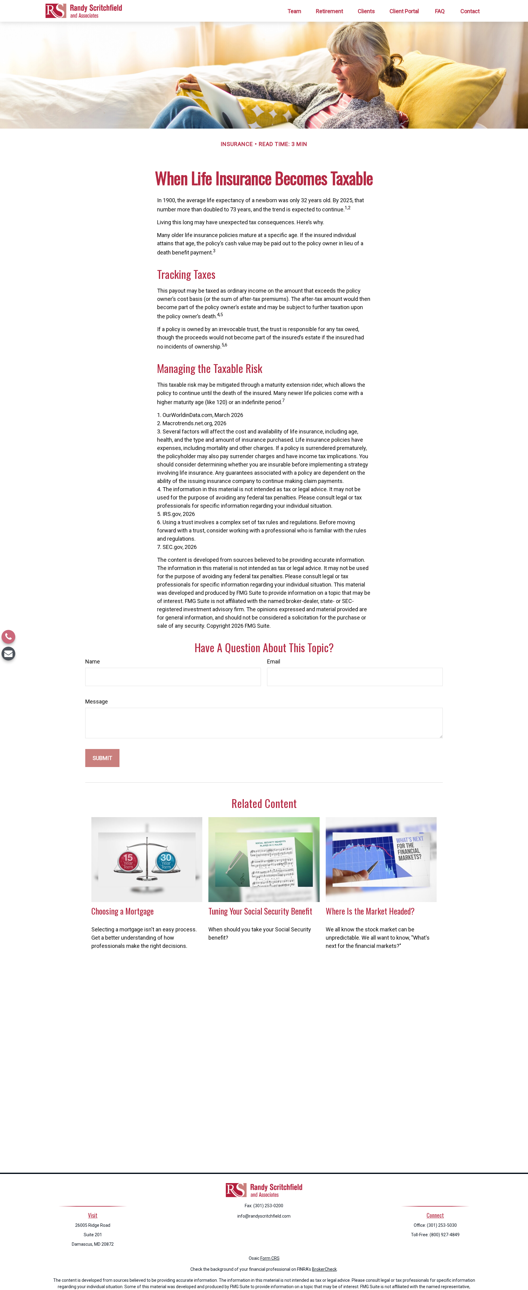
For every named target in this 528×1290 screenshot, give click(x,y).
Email (273, 661)
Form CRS (270, 1258)
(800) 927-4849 (445, 1234)
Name (92, 661)
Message (96, 701)
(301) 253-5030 (442, 1225)
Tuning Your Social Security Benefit (260, 911)
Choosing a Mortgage (122, 911)
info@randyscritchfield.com (264, 1216)
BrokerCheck (324, 1269)
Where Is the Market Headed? (370, 911)
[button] (294, 11)
